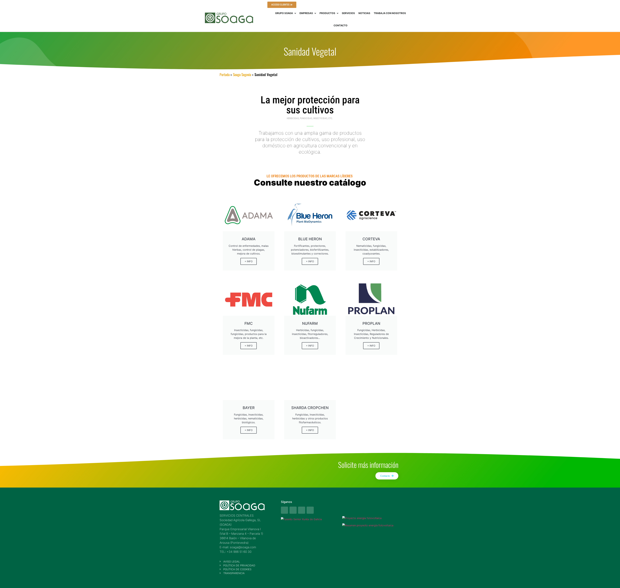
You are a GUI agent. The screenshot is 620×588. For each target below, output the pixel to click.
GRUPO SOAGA (284, 13)
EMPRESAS (306, 13)
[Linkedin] (310, 510)
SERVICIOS (348, 13)
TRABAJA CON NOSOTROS (390, 13)
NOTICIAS (364, 13)
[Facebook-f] (284, 510)
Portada (225, 74)
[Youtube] (301, 510)
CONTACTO (340, 25)
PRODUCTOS (327, 13)
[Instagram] (293, 510)
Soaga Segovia (242, 74)
